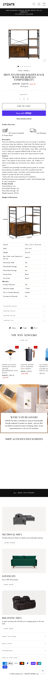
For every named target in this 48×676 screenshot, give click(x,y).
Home (20, 71)
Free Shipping (24, 86)
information (7, 650)
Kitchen (26, 71)
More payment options (24, 118)
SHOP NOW (9, 629)
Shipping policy (10, 306)
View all (24, 340)
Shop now (9, 584)
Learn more (9, 543)
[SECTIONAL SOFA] (24, 519)
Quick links (7, 643)
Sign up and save (9, 658)
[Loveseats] (24, 561)
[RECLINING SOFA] (24, 602)
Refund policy (10, 311)
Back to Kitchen (25, 493)
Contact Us (9, 320)
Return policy (10, 315)
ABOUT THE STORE (9, 636)
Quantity (24, 94)
